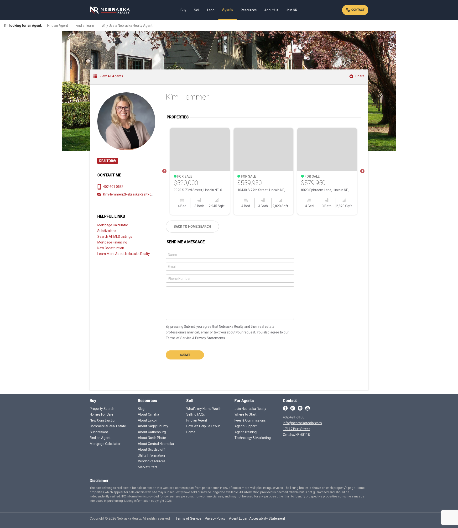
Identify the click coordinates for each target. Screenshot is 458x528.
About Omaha (148, 414)
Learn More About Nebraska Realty (123, 254)
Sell (196, 10)
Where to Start (245, 414)
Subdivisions (106, 231)
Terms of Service (188, 518)
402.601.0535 (113, 187)
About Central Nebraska (156, 444)
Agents (227, 9)
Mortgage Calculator (112, 225)
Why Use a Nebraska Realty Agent (127, 25)
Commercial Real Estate (108, 426)
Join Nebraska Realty (250, 409)
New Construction (110, 248)
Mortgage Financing (112, 242)
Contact (357, 9)
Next (362, 171)
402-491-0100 (293, 417)
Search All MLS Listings (114, 236)
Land (210, 10)
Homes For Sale (101, 414)
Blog (141, 409)
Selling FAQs (195, 414)
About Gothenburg (152, 432)
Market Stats (147, 467)
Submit (185, 355)
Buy (183, 10)
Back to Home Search (192, 226)
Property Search (102, 409)
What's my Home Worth (203, 409)
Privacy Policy (215, 518)
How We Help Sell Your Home (203, 429)
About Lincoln (148, 420)
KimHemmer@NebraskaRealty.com (129, 194)
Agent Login (238, 518)
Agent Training (245, 432)
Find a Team (85, 25)
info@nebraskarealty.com (302, 423)
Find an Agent (57, 25)
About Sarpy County (153, 426)
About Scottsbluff (151, 449)
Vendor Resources (152, 461)
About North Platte (152, 438)
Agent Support (245, 426)
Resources (249, 10)
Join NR (291, 10)
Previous (164, 171)
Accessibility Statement (267, 518)
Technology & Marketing (252, 438)
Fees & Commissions (250, 420)
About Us (271, 10)
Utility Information (151, 455)
